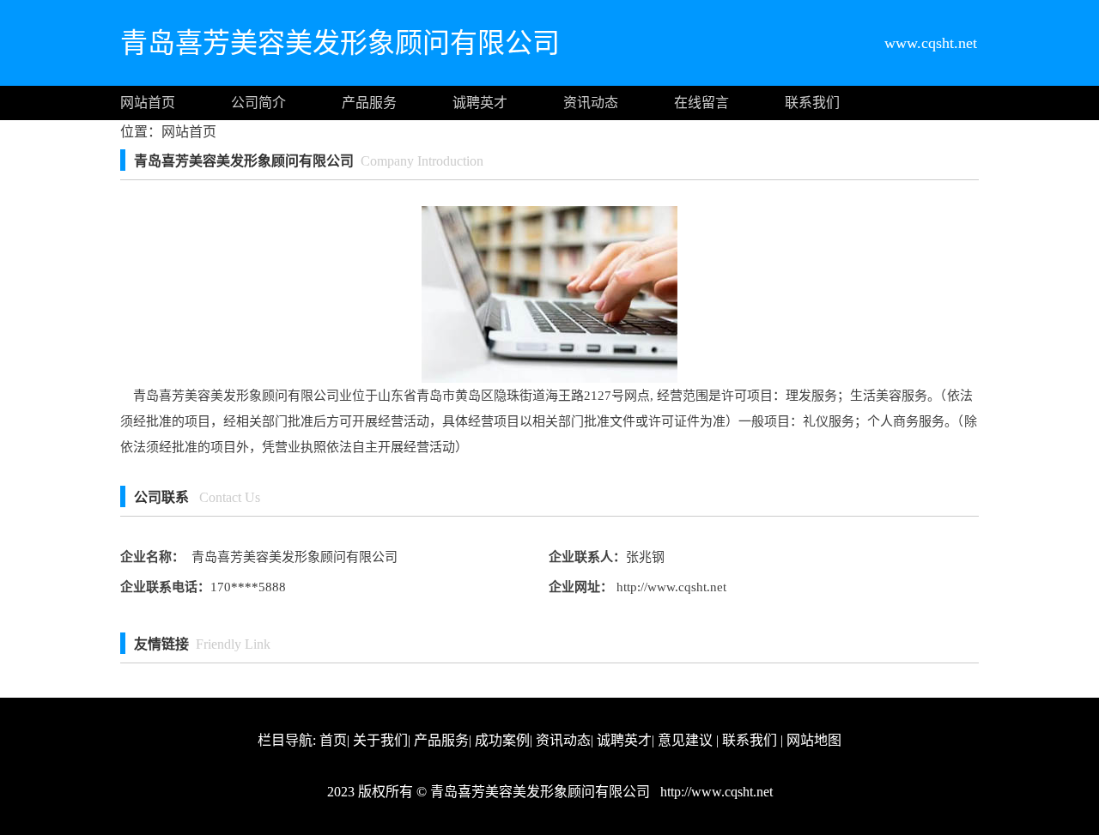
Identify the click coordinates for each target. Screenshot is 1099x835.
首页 (333, 740)
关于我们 (380, 740)
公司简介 (258, 102)
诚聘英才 (479, 102)
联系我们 (812, 102)
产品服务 (369, 102)
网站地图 (813, 740)
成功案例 (502, 740)
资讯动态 (590, 102)
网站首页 (147, 102)
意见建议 (685, 740)
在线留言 (701, 102)
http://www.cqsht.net (669, 587)
